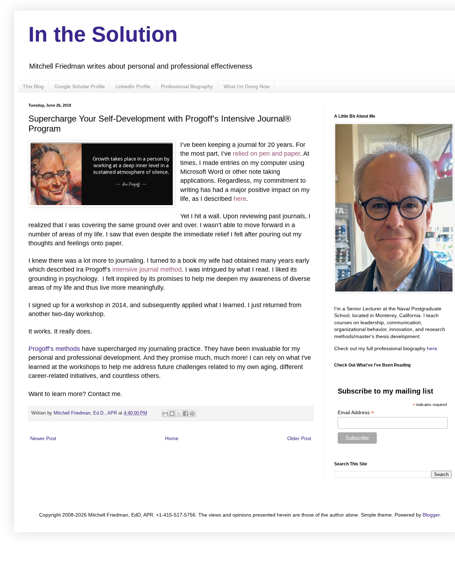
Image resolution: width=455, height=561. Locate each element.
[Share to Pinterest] (192, 413)
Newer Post (43, 438)
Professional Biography (187, 86)
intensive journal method (147, 269)
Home (171, 438)
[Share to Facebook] (185, 413)
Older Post (299, 438)
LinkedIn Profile (133, 86)
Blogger (431, 515)
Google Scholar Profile (79, 86)
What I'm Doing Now (246, 86)
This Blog (33, 86)
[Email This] (165, 413)
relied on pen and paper (266, 153)
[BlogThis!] (172, 413)
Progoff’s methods (54, 348)
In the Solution (103, 34)
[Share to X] (178, 413)
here (240, 198)
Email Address (356, 412)
